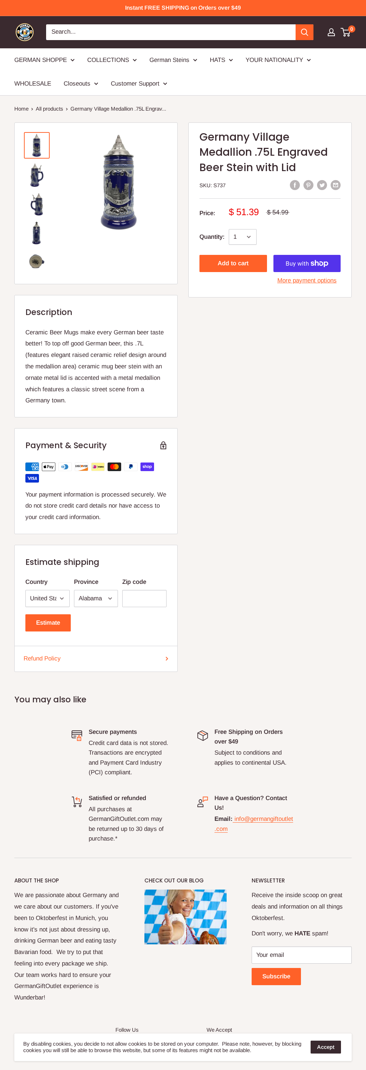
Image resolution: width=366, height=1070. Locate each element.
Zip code (134, 581)
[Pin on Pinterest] (308, 184)
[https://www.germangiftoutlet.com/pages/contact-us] (233, 818)
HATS (217, 60)
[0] (345, 32)
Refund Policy (42, 658)
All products (49, 109)
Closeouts (77, 83)
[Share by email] (336, 184)
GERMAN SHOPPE (40, 60)
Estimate (48, 622)
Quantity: (211, 236)
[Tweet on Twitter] (322, 184)
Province (86, 581)
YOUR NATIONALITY (274, 60)
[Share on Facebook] (295, 184)
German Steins (169, 60)
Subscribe (276, 976)
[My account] (331, 32)
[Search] (304, 32)
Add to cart (233, 263)
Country (36, 581)
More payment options (307, 280)
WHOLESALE (32, 83)
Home (21, 109)
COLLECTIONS (108, 60)
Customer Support (135, 83)
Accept (326, 1047)
